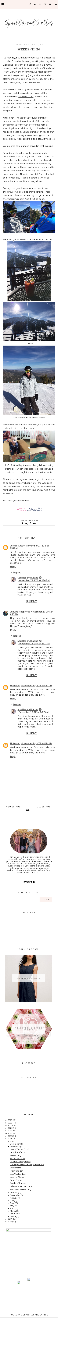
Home (29, 808)
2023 (10, 1120)
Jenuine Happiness (20, 611)
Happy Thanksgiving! (19, 1149)
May (12, 1206)
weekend (33, 520)
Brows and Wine (17, 1158)
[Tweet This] (27, 523)
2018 (10, 1133)
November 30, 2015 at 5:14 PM (36, 685)
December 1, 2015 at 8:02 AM (33, 712)
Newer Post (14, 806)
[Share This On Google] (35, 523)
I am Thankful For (18, 1152)
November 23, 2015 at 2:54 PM (34, 580)
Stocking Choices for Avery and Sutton (27, 1165)
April (12, 1208)
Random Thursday (18, 1183)
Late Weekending (18, 1174)
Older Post (44, 806)
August (13, 1198)
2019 (10, 1131)
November (15, 1146)
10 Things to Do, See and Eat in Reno (29, 1029)
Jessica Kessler (17, 545)
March (13, 1211)
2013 (10, 1222)
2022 (10, 1123)
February (14, 1214)
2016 (10, 1139)
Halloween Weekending (20, 1189)
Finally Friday (16, 1180)
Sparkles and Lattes (28, 577)
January (14, 1216)
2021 (10, 1125)
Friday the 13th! (16, 1171)
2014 (10, 1219)
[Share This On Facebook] (22, 523)
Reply (13, 566)
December (15, 1144)
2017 (10, 1136)
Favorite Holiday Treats (20, 1162)
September (15, 1195)
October (14, 1192)
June (12, 1203)
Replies (17, 572)
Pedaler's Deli (26, 96)
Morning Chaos (16, 1177)
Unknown (15, 685)
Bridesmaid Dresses (28, 978)
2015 (10, 1141)
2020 (10, 1128)
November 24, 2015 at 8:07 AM (34, 643)
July (12, 1200)
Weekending (15, 1155)
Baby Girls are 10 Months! (21, 1186)
